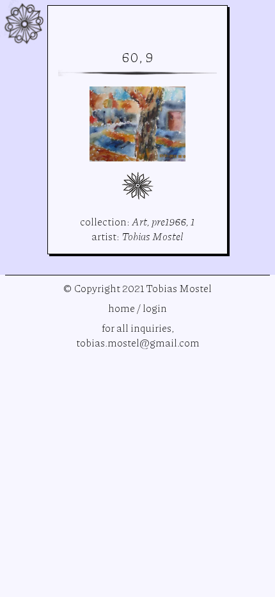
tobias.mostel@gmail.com (138, 342)
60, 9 (137, 57)
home (121, 307)
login (155, 307)
